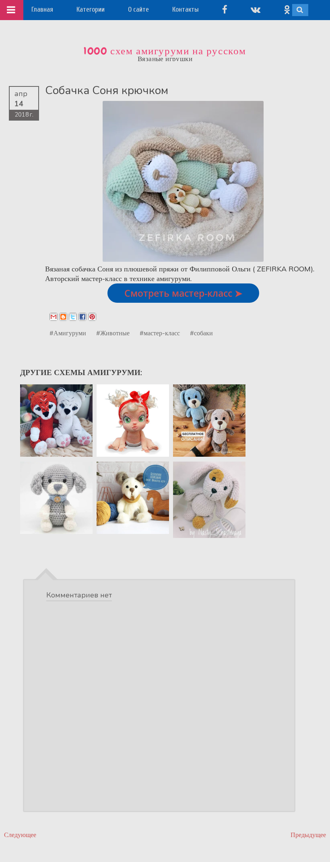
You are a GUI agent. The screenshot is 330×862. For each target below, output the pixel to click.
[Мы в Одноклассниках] (287, 9)
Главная (42, 9)
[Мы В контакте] (255, 9)
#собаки (201, 333)
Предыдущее (308, 834)
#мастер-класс (160, 333)
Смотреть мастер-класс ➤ (183, 293)
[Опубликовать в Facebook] (82, 317)
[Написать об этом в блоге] (63, 317)
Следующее (20, 834)
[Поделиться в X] (73, 317)
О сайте (138, 9)
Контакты (185, 9)
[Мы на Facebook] (224, 9)
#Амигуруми (68, 333)
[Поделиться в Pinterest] (92, 317)
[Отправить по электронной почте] (54, 317)
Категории (90, 9)
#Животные (113, 333)
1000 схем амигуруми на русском (165, 51)
